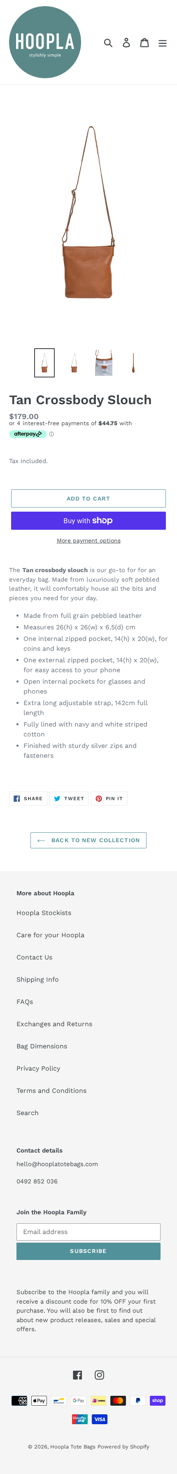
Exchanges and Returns (54, 1024)
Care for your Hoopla (50, 935)
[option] (44, 363)
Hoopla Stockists (43, 913)
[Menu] (163, 42)
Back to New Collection (94, 840)
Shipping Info (37, 979)
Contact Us (34, 957)
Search (27, 1113)
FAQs (24, 1002)
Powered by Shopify (123, 1447)
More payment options (89, 540)
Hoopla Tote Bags (72, 1447)
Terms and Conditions (51, 1090)
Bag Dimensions (41, 1046)
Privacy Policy (38, 1068)
